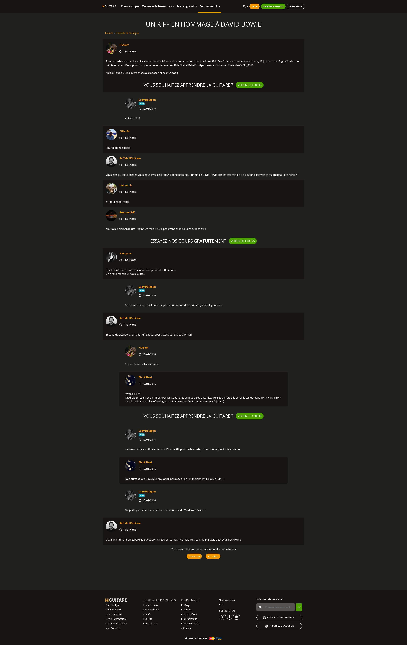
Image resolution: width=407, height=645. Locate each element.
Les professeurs (189, 618)
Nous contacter (227, 599)
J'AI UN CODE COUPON (282, 625)
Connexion (194, 556)
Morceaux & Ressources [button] (157, 6)
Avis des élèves (189, 614)
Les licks (147, 618)
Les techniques (151, 609)
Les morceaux (150, 605)
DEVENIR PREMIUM (273, 6)
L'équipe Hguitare (190, 623)
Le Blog (185, 605)
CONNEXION (295, 6)
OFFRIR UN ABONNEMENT (281, 617)
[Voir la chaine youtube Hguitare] (236, 616)
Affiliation (186, 628)
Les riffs (147, 614)
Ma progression (187, 6)
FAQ (221, 604)
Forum (109, 33)
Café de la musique (127, 33)
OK (299, 607)
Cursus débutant (113, 614)
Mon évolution (112, 628)
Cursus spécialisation (116, 623)
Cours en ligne (130, 6)
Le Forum (186, 609)
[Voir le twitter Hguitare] (223, 616)
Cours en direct (113, 609)
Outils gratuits (150, 623)
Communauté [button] (208, 6)
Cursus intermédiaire (116, 618)
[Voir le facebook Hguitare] (229, 616)
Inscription (213, 556)
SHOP (255, 6)
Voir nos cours (250, 85)
